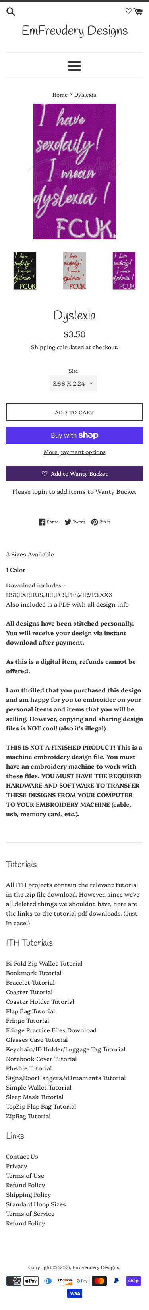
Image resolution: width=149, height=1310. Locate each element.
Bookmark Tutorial (34, 972)
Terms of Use (25, 1175)
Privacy (16, 1165)
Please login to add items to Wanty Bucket (74, 491)
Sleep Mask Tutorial (35, 1096)
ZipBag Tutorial (28, 1115)
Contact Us (22, 1156)
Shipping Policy (28, 1194)
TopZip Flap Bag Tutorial (41, 1106)
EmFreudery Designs (74, 31)
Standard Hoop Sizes (36, 1204)
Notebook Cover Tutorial (41, 1058)
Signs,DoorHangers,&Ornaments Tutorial (66, 1077)
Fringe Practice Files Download (51, 1030)
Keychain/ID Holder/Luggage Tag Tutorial (66, 1049)
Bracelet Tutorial (30, 982)
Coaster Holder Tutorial (40, 1001)
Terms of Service (30, 1213)
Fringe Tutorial (27, 1020)
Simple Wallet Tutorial (39, 1087)
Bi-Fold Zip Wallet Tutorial (44, 963)
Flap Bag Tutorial (30, 1011)
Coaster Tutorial (29, 991)
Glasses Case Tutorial (37, 1039)
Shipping (43, 347)
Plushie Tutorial (29, 1068)
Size (73, 370)
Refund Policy (25, 1185)
